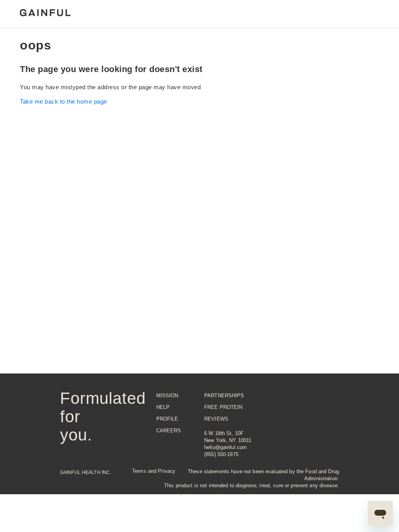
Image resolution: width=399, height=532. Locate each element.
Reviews (216, 419)
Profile (167, 419)
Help (163, 407)
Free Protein (223, 407)
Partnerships (224, 395)
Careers (168, 430)
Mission (167, 395)
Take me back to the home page (63, 101)
